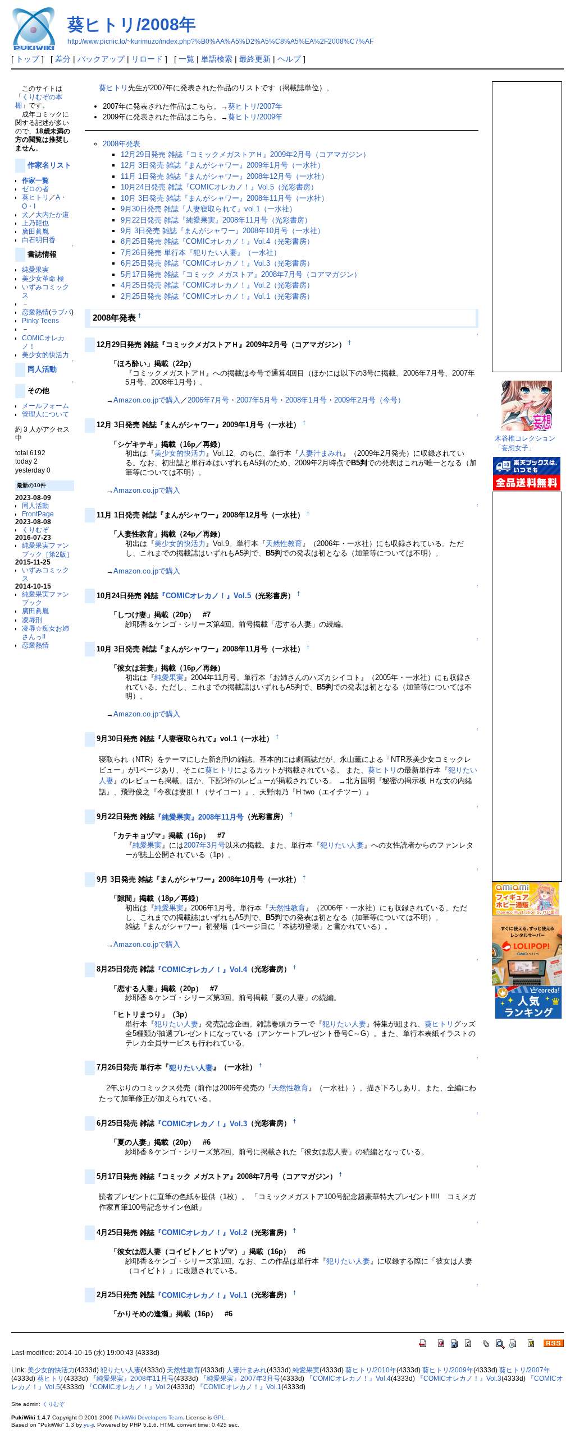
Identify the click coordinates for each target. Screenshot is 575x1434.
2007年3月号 (204, 845)
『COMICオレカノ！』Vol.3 (200, 1124)
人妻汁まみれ (321, 453)
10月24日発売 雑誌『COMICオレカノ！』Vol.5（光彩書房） (219, 187)
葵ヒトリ (35, 197)
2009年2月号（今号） (369, 400)
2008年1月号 (306, 400)
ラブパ (61, 312)
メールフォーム (45, 405)
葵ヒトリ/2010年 (370, 1370)
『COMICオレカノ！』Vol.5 (204, 595)
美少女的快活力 (45, 354)
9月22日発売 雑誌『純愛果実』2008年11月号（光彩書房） (216, 220)
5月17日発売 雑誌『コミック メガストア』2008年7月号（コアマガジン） (241, 274)
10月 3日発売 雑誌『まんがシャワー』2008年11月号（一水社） (224, 198)
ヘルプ (289, 58)
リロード (147, 58)
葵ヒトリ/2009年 (255, 117)
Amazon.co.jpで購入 (146, 400)
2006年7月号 (208, 400)
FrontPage (38, 513)
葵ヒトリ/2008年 (131, 24)
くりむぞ (35, 529)
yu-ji (89, 1425)
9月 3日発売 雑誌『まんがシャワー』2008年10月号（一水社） (223, 230)
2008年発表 (121, 144)
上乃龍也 (35, 222)
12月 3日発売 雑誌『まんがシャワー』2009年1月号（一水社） (223, 165)
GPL (219, 1417)
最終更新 (255, 58)
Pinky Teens (40, 320)
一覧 (186, 58)
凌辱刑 (32, 619)
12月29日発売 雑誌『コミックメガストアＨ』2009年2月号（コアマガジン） (245, 154)
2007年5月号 (257, 400)
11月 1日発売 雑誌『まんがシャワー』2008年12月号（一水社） (224, 176)
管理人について (45, 414)
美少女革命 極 (43, 278)
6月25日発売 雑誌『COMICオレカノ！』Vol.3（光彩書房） (217, 263)
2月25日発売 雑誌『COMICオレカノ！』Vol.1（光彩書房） (217, 296)
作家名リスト (49, 165)
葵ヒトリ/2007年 (255, 106)
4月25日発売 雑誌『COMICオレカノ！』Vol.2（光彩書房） (217, 285)
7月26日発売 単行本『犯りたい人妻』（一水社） (201, 252)
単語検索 (216, 58)
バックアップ (101, 58)
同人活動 (42, 369)
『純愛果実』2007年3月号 (240, 1378)
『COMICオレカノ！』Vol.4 (200, 969)
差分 (63, 58)
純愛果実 (35, 269)
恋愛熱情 (35, 312)
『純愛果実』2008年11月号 (199, 817)
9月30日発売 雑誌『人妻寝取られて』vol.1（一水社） (208, 209)
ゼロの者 (35, 188)
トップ (27, 58)
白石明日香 (39, 239)
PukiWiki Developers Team (148, 1417)
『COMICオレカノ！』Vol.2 (200, 1232)
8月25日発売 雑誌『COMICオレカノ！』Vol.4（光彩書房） (217, 241)
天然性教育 (284, 543)
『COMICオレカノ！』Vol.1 (200, 1295)
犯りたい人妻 (342, 845)
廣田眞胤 (35, 231)
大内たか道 (52, 214)
